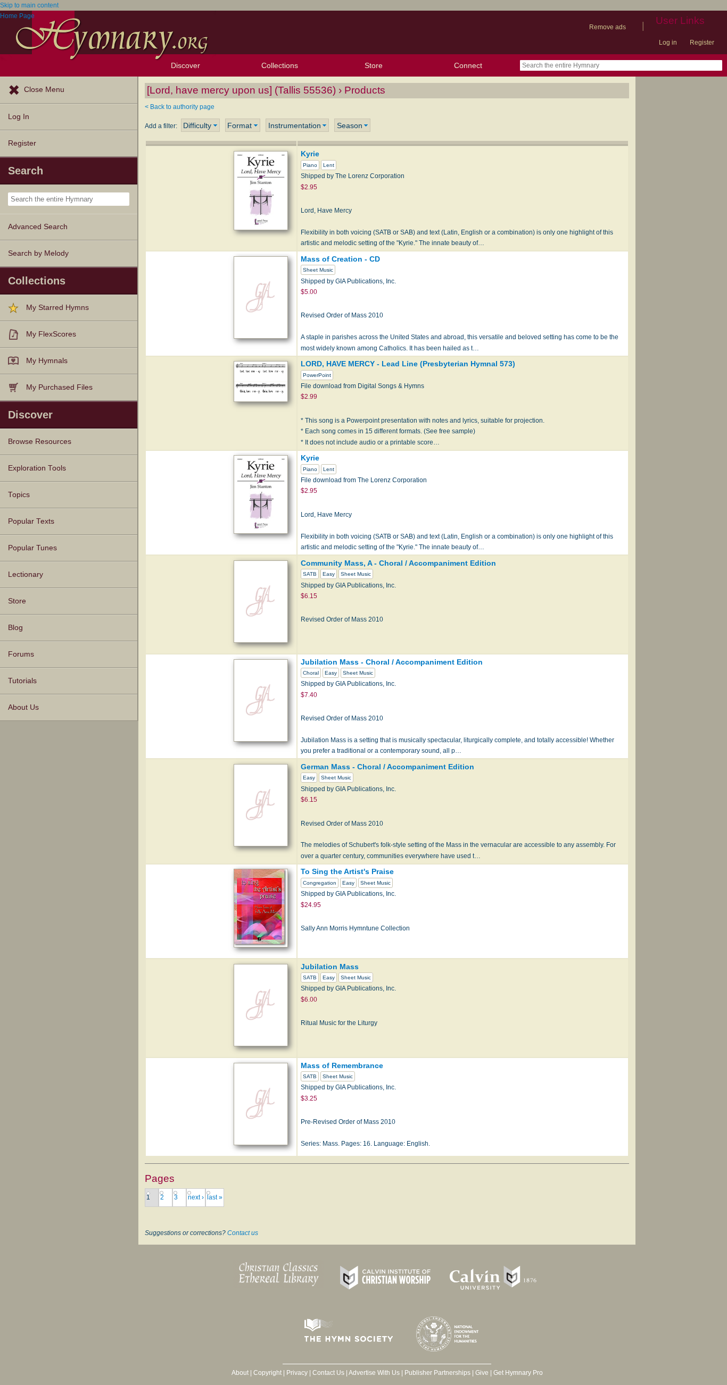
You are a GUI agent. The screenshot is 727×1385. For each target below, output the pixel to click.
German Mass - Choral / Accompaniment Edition (387, 766)
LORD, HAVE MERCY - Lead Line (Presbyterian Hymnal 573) (408, 363)
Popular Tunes (32, 548)
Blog (15, 628)
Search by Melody (38, 253)
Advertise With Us (374, 1372)
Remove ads (607, 27)
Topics (19, 495)
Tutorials (22, 681)
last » (214, 1197)
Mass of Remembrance (342, 1065)
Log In (18, 117)
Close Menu (44, 90)
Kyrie (310, 153)
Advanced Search (38, 227)
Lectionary (25, 574)
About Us (23, 707)
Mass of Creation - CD (340, 259)
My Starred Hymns (57, 308)
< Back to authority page (179, 107)
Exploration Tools (37, 468)
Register (702, 42)
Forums (21, 654)
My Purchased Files (59, 387)
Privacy (297, 1372)
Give (482, 1372)
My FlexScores (51, 334)
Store (374, 65)
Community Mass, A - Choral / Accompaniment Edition (398, 563)
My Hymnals (47, 361)
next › (196, 1197)
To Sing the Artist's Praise (347, 871)
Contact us (242, 1233)
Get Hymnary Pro (518, 1372)
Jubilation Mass (330, 966)
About (240, 1372)
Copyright (267, 1372)
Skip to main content (29, 5)
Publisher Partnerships (437, 1372)
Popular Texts (31, 521)
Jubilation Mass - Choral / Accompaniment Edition (392, 662)
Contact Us (328, 1372)
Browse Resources (39, 442)
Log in (668, 42)
